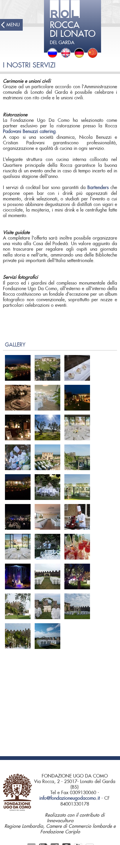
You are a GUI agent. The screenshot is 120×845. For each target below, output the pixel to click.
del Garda (73, 33)
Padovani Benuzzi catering (29, 131)
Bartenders (98, 187)
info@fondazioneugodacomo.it (69, 798)
